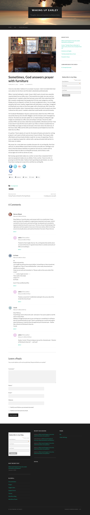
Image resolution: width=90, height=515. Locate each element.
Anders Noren (74, 509)
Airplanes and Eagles (66, 51)
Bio (15, 27)
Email (10, 392)
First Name (64, 85)
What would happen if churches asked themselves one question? (70, 41)
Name (10, 385)
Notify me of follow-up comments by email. (22, 407)
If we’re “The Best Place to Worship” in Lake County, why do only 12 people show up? (71, 46)
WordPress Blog (12, 496)
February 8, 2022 (13, 84)
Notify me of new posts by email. (19, 410)
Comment (11, 369)
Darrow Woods (17, 214)
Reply (14, 231)
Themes (10, 493)
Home (10, 27)
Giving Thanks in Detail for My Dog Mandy (19, 195)
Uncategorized (14, 185)
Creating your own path (50, 195)
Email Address (71, 81)
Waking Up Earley (45, 10)
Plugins (10, 484)
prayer (11, 188)
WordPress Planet (12, 499)
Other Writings (23, 27)
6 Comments (28, 84)
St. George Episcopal (66, 67)
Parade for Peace (65, 57)
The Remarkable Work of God (68, 54)
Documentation (12, 481)
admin (22, 84)
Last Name (64, 90)
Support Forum (12, 490)
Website (10, 400)
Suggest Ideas (11, 487)
